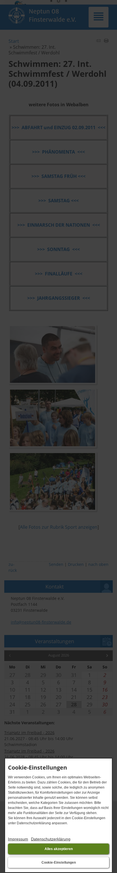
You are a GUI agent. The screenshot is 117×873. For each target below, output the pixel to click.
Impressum (18, 839)
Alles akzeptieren (59, 849)
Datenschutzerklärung (50, 839)
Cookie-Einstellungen (58, 862)
